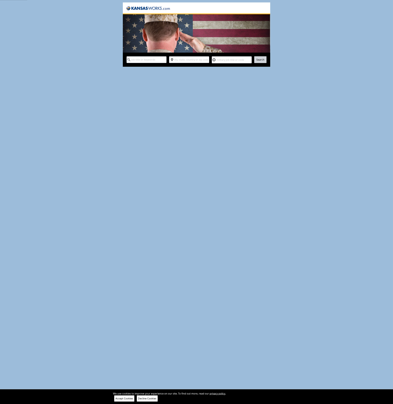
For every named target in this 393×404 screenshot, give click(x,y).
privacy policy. (218, 393)
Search (260, 59)
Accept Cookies (124, 398)
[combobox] (146, 59)
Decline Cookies (147, 398)
